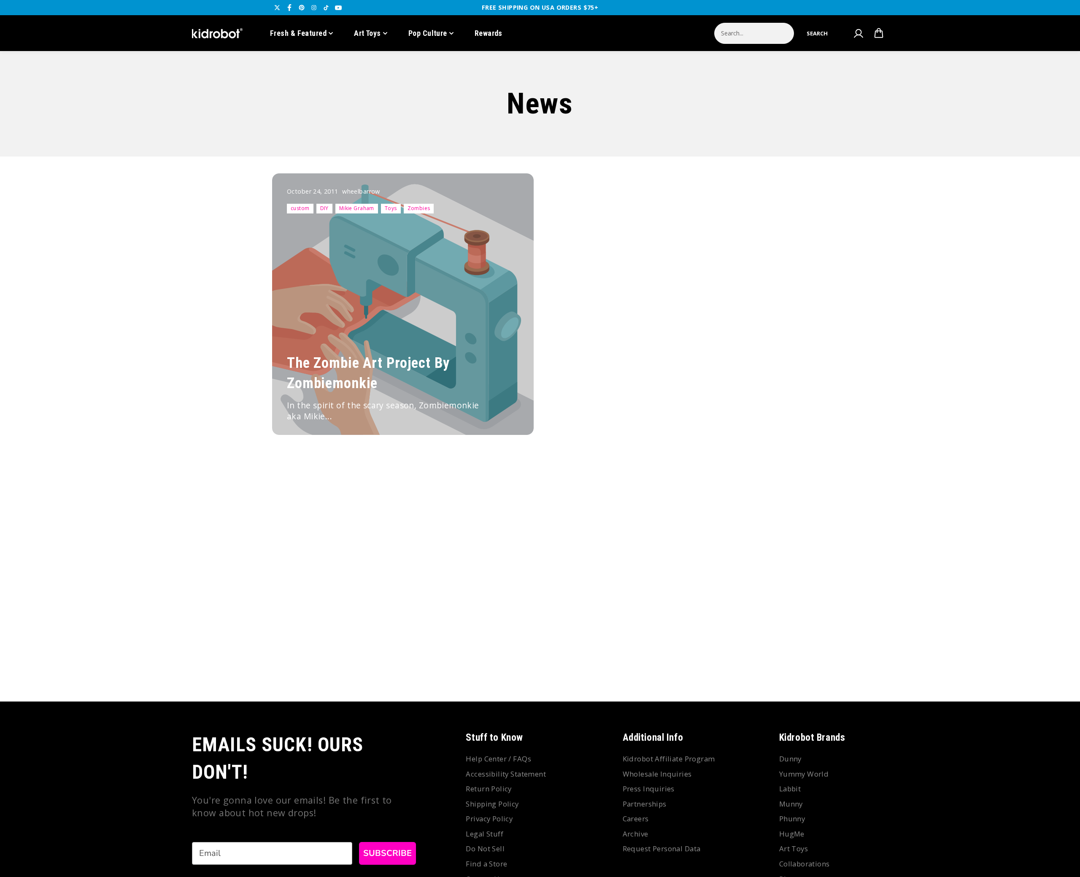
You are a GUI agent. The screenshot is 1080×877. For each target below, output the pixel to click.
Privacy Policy (489, 818)
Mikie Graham (356, 208)
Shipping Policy (492, 804)
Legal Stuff (484, 834)
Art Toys (367, 33)
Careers (636, 818)
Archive (635, 834)
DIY (324, 208)
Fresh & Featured (298, 33)
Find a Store (486, 864)
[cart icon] (878, 33)
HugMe (792, 834)
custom (300, 208)
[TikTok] (326, 8)
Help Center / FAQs (498, 759)
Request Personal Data (662, 848)
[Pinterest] (302, 8)
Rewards (488, 33)
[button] (817, 33)
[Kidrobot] (217, 33)
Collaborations (804, 864)
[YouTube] (338, 8)
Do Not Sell (485, 848)
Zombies (419, 208)
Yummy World (804, 774)
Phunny (792, 818)
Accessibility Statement (506, 774)
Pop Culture (427, 33)
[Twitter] (277, 8)
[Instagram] (314, 8)
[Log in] (858, 33)
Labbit (790, 788)
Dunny (790, 759)
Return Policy (488, 788)
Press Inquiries (649, 788)
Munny (791, 804)
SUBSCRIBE (387, 853)
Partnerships (645, 804)
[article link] (509, 412)
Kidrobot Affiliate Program (669, 759)
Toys (391, 208)
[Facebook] (289, 8)
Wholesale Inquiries (657, 774)
